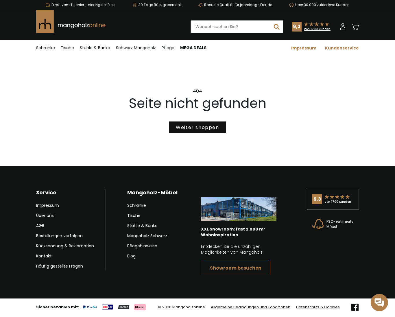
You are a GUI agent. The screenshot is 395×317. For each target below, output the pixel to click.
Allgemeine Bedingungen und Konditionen (250, 307)
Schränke (45, 48)
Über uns (45, 215)
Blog (131, 256)
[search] (276, 26)
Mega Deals (193, 48)
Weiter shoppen (197, 127)
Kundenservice (342, 48)
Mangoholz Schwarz (147, 236)
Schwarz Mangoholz (136, 48)
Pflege (168, 48)
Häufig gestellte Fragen (59, 266)
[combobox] (237, 26)
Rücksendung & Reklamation (65, 246)
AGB (40, 225)
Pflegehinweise (142, 246)
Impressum (303, 48)
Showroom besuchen (235, 268)
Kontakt (44, 256)
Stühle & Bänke (95, 48)
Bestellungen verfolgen (59, 236)
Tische (67, 48)
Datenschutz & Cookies (318, 307)
